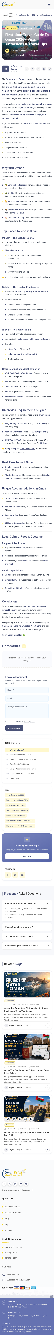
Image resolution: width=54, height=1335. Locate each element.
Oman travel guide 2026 (15, 795)
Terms (32, 722)
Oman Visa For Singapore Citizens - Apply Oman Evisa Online (26, 1071)
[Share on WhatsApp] (44, 69)
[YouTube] (21, 1184)
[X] (15, 875)
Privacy (26, 722)
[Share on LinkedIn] (38, 69)
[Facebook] (8, 875)
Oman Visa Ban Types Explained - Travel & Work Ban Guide (26, 1133)
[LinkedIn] (22, 875)
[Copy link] (50, 69)
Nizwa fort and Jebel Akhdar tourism (20, 826)
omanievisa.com (27, 448)
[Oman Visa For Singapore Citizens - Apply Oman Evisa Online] (27, 1047)
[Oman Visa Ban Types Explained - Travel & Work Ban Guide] (27, 1109)
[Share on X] (32, 69)
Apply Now (27, 856)
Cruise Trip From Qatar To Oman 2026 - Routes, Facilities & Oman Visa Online (26, 1009)
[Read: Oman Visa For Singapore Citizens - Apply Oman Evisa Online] (47, 1087)
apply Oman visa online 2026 (17, 810)
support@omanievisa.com (18, 1280)
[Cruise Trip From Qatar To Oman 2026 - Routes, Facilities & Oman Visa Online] (27, 984)
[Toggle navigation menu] (49, 4)
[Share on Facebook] (27, 69)
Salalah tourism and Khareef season (19, 821)
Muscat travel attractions (15, 816)
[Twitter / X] (10, 1184)
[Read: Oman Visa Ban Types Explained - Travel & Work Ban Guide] (47, 1150)
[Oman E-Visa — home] (8, 4)
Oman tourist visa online (15, 805)
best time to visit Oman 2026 (17, 800)
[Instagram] (26, 1184)
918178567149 (13, 1274)
